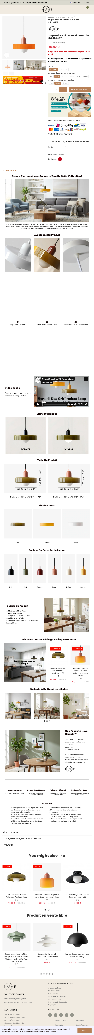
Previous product (83, 19)
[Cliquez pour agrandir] (6, 55)
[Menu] (4, 9)
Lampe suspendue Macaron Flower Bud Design (77, 955)
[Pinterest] (61, 1015)
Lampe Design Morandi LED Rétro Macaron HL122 (77, 895)
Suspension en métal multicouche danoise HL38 (47, 955)
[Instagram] (55, 1015)
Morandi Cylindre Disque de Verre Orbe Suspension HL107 (80, 672)
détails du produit (11, 832)
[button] (4, 38)
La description (9, 170)
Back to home (86, 19)
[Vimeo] (72, 1015)
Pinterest (60, 159)
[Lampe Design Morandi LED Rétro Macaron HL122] (78, 877)
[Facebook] (50, 1015)
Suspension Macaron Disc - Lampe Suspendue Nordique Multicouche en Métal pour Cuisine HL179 (17, 958)
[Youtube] (66, 1015)
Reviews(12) (7, 845)
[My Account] (80, 9)
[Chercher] (12, 9)
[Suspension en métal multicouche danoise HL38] (47, 937)
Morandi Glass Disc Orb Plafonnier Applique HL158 (58, 670)
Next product (90, 19)
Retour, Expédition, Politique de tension (21, 838)
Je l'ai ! (84, 1030)
